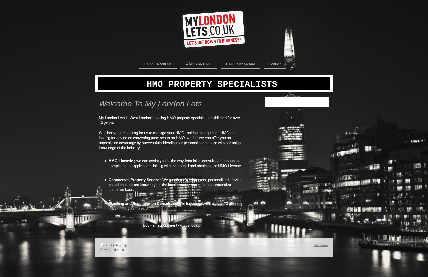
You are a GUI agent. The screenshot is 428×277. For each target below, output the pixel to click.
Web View (321, 245)
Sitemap (121, 245)
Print (109, 245)
